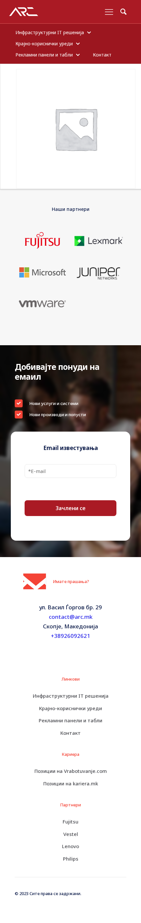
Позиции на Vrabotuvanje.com (70, 771)
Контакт (70, 733)
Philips (70, 858)
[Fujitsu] (42, 241)
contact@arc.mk (70, 616)
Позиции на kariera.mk (70, 783)
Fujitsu (70, 821)
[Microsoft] (42, 272)
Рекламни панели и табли (70, 720)
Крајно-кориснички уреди (70, 708)
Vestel (70, 834)
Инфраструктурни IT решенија (71, 695)
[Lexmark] (98, 241)
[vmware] (42, 303)
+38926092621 (70, 636)
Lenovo (70, 846)
